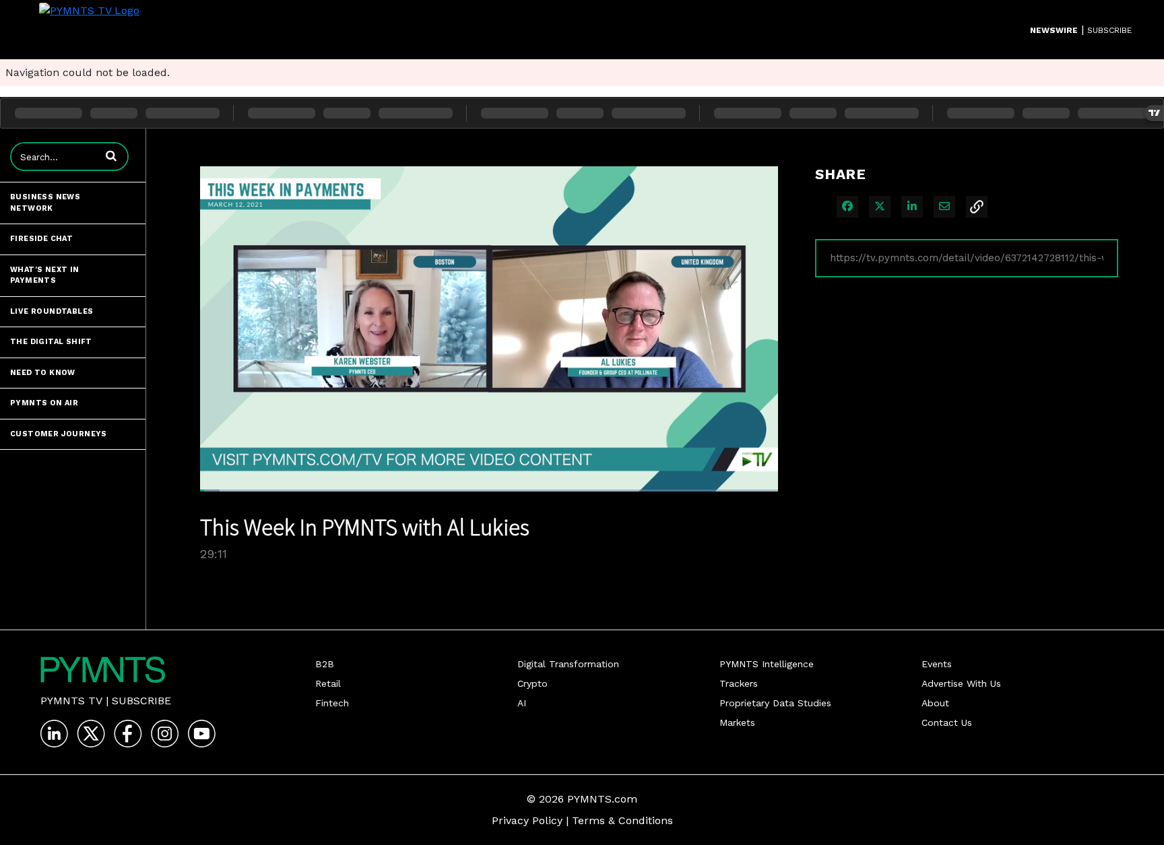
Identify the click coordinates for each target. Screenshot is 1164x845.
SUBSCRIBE (1109, 30)
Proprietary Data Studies (775, 703)
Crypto (532, 683)
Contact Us (947, 722)
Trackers (738, 683)
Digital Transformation (568, 663)
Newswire (1054, 30)
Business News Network (45, 203)
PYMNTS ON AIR (44, 403)
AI (521, 703)
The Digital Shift (51, 341)
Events (937, 663)
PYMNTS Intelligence (766, 663)
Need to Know (42, 372)
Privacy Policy (527, 820)
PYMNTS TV (71, 700)
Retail (328, 683)
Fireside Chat (41, 238)
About (935, 703)
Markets (737, 722)
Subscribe (141, 700)
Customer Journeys (58, 434)
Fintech (332, 703)
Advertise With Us (961, 683)
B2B (324, 663)
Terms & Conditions (622, 820)
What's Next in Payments (44, 275)
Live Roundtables (51, 311)
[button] (111, 155)
